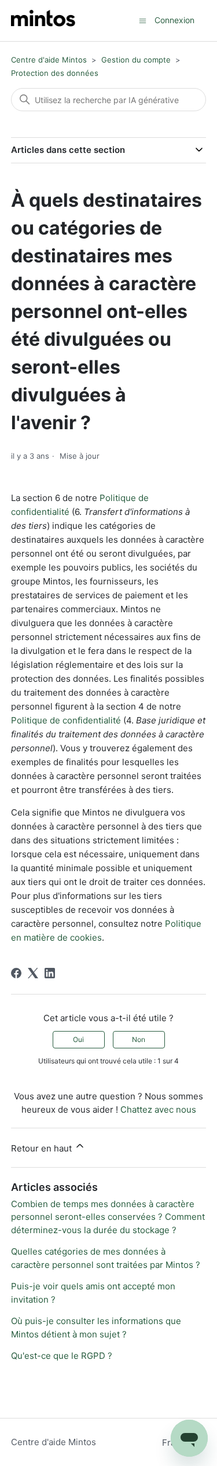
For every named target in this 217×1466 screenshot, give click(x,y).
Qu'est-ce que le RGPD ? (61, 1355)
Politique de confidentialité (66, 720)
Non (138, 1039)
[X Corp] (33, 973)
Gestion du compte (136, 59)
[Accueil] (43, 20)
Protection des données (54, 73)
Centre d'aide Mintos (49, 59)
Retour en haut (42, 1148)
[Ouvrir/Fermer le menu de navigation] (142, 20)
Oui (78, 1039)
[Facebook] (16, 973)
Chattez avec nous (158, 1109)
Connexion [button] (174, 20)
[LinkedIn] (50, 973)
